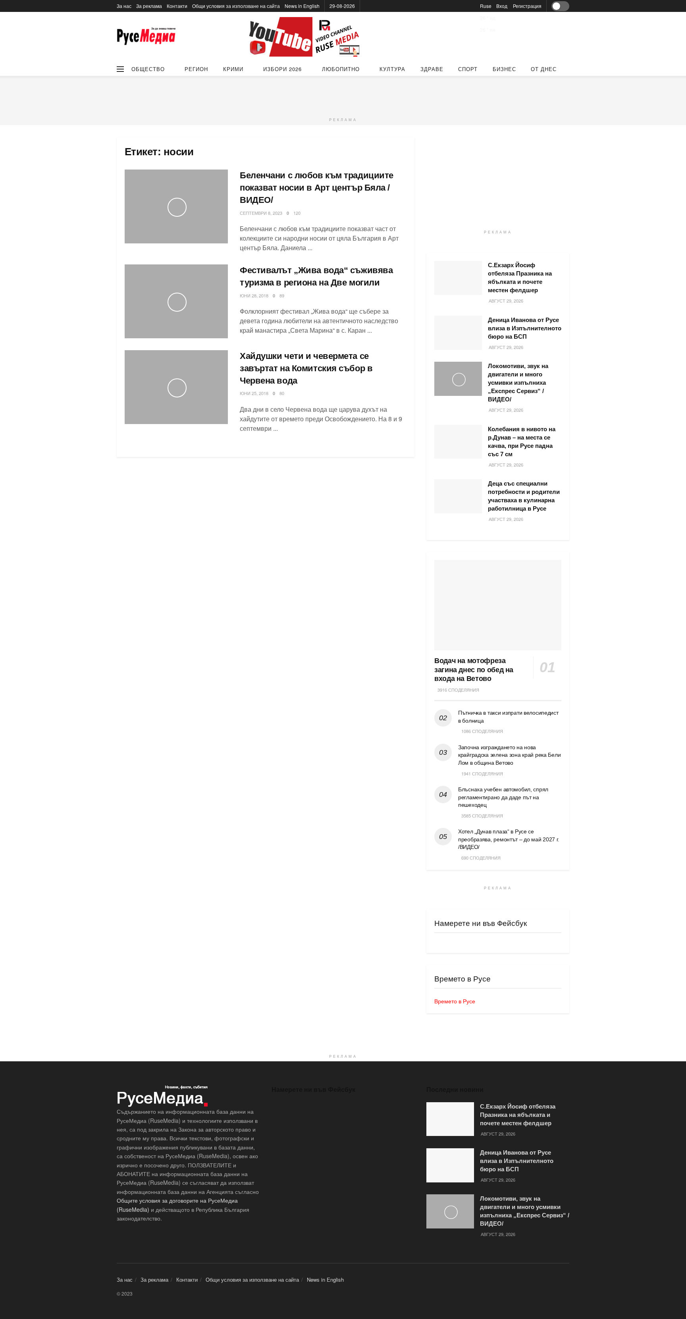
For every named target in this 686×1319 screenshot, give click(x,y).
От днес (544, 69)
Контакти (177, 5)
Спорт (468, 69)
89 (281, 295)
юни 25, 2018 (254, 393)
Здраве (431, 69)
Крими (233, 69)
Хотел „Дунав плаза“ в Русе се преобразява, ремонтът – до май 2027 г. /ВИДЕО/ (508, 839)
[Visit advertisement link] (305, 37)
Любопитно (341, 69)
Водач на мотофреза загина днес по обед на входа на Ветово (473, 670)
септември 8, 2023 (261, 213)
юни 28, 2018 (254, 295)
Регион (196, 69)
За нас (124, 5)
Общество (148, 69)
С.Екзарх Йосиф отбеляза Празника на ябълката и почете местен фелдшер (517, 1114)
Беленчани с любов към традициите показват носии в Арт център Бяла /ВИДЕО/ (316, 187)
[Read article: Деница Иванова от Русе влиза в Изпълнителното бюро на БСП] (458, 333)
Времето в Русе (454, 1001)
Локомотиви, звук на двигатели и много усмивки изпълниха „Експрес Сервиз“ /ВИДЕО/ (518, 383)
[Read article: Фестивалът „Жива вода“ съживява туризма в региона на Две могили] (176, 301)
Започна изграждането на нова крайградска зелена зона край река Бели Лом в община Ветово (509, 755)
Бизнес (504, 69)
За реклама (149, 5)
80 (281, 393)
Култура (392, 69)
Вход (501, 5)
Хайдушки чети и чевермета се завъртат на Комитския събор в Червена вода (306, 368)
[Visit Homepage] (146, 37)
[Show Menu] (120, 69)
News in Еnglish (302, 5)
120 (297, 213)
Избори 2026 (282, 69)
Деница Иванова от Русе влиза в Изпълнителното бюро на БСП (524, 328)
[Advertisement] (343, 94)
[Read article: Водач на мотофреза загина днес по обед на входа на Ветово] (497, 605)
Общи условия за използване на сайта (236, 5)
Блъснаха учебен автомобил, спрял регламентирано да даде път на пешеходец (503, 797)
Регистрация (527, 5)
